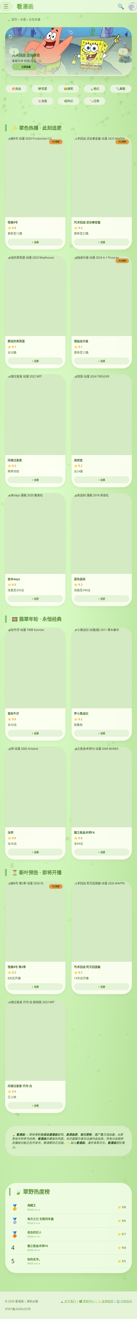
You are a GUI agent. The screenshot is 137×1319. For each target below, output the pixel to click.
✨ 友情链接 (105, 1301)
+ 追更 (35, 598)
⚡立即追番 (24, 67)
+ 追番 (35, 242)
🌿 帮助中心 (87, 1301)
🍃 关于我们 (68, 1301)
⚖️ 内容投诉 (124, 1301)
